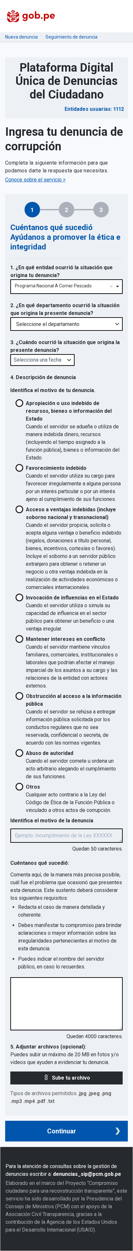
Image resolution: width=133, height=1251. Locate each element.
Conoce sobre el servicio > (35, 180)
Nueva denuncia (21, 37)
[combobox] (66, 286)
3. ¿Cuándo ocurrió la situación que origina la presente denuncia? (65, 346)
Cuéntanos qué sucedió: (39, 863)
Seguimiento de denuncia (71, 37)
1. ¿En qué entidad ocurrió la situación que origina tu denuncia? (61, 271)
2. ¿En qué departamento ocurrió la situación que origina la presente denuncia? (64, 309)
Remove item (111, 286)
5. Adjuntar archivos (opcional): (48, 1047)
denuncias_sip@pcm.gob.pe (87, 1174)
